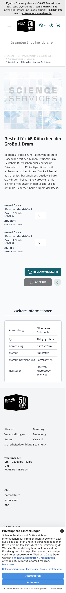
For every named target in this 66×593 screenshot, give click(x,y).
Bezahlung (39, 444)
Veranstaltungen (14, 434)
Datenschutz (12, 495)
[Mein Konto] (51, 25)
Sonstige (31, 58)
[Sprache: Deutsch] (42, 25)
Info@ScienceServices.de (37, 13)
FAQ (6, 505)
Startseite (9, 55)
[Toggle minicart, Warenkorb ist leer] (58, 25)
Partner (9, 439)
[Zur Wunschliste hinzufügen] (57, 282)
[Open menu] (9, 25)
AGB (7, 490)
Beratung (38, 429)
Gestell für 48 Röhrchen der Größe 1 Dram (29, 61)
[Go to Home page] (26, 25)
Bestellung (39, 434)
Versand (38, 439)
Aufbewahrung (15, 58)
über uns (10, 429)
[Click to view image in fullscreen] (33, 101)
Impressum (11, 500)
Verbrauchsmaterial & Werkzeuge (35, 55)
